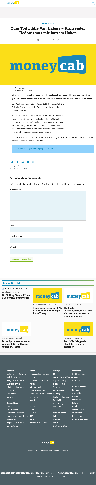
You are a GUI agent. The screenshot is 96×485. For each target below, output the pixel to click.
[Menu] (3, 3)
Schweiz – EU (78, 410)
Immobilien (77, 413)
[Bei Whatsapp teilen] (48, 40)
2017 (47, 473)
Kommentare (77, 416)
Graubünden (12, 394)
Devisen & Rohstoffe (38, 423)
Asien (32, 410)
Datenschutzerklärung (49, 451)
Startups (56, 371)
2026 (3, 473)
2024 (13, 473)
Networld (57, 407)
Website (13, 247)
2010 (81, 473)
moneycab (21, 88)
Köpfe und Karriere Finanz (41, 394)
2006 (38, 476)
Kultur (55, 416)
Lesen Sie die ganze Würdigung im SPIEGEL (35, 149)
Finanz (32, 371)
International (12, 403)
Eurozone (33, 413)
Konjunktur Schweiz (15, 381)
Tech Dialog (58, 404)
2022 (23, 473)
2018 (42, 473)
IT (54, 374)
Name (13, 225)
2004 (48, 476)
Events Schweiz (13, 384)
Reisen (56, 423)
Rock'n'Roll (14, 169)
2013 (67, 473)
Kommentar (15, 190)
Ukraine (75, 406)
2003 (53, 476)
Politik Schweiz (13, 377)
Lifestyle (56, 420)
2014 (62, 473)
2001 (63, 476)
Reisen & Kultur (48, 24)
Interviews (76, 371)
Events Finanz (35, 397)
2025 (8, 473)
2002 (58, 476)
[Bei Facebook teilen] (43, 40)
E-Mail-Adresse (17, 236)
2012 (72, 473)
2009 (87, 473)
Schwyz (10, 397)
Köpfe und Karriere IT (62, 397)
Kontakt (65, 451)
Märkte (32, 406)
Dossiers (75, 397)
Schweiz (10, 371)
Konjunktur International (17, 416)
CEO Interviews (78, 374)
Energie (75, 390)
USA (31, 416)
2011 (76, 473)
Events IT (57, 400)
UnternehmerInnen (80, 420)
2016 (52, 473)
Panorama (11, 420)
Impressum (32, 451)
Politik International (15, 413)
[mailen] (58, 40)
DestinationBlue (60, 426)
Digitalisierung (59, 381)
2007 (32, 476)
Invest (32, 400)
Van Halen (23, 169)
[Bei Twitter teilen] (38, 40)
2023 (18, 473)
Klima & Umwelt (79, 387)
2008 (92, 473)
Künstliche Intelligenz (62, 377)
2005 (43, 476)
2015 (57, 473)
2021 (28, 473)
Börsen (32, 420)
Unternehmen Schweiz (16, 374)
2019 (38, 473)
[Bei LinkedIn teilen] (53, 40)
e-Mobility (76, 393)
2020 (33, 473)
